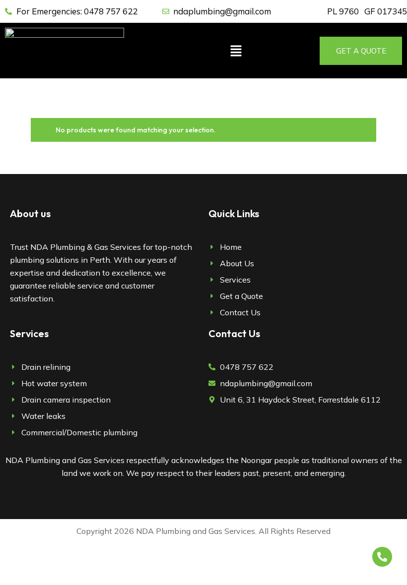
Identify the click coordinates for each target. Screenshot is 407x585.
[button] (236, 50)
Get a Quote (361, 51)
